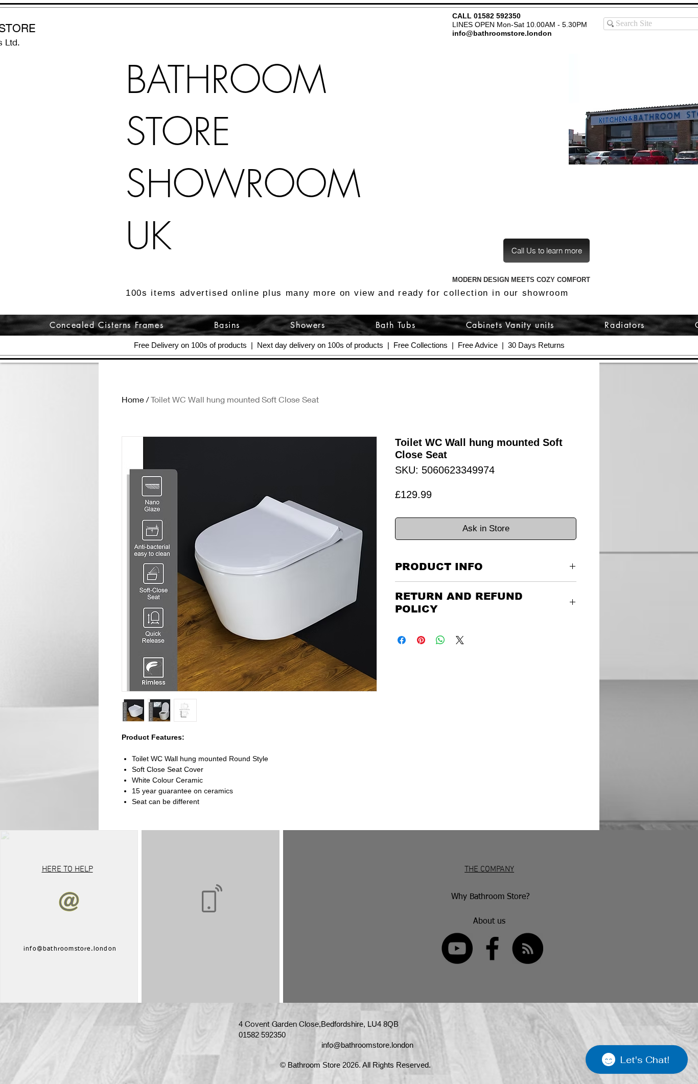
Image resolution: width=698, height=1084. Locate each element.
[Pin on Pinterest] (421, 640)
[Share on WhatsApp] (440, 640)
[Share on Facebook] (401, 640)
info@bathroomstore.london (502, 33)
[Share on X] (460, 640)
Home (133, 399)
